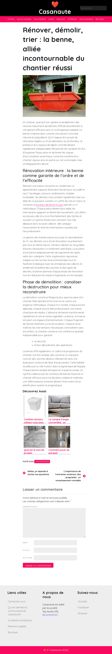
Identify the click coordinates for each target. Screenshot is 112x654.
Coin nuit (61, 19)
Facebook (83, 607)
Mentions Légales (17, 626)
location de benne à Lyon (49, 204)
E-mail (26, 550)
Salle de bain (40, 19)
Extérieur (72, 19)
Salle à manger (24, 19)
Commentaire (30, 507)
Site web (27, 558)
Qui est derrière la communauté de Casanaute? (17, 611)
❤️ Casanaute (55, 7)
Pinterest (82, 613)
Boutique (100, 19)
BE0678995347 (50, 615)
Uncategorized (42, 461)
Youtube (82, 601)
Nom (25, 542)
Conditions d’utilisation (20, 620)
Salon (51, 19)
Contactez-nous (16, 601)
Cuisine (11, 19)
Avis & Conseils (86, 19)
